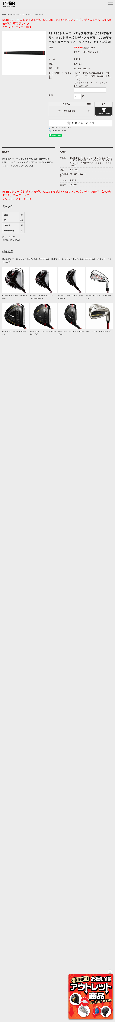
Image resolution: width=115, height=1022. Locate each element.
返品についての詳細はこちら (61, 128)
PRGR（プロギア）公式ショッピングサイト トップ (16, 14)
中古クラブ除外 (39, 14)
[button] (110, 971)
